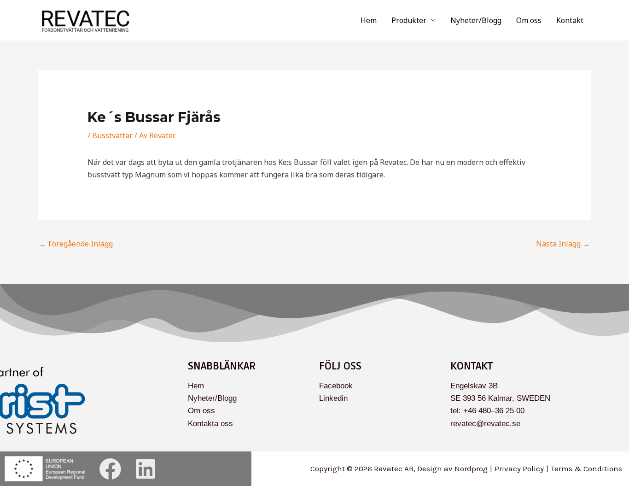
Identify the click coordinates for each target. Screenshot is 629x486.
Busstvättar (112, 135)
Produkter (408, 20)
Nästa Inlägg (563, 244)
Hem (369, 20)
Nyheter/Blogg (475, 20)
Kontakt (569, 20)
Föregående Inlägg (76, 244)
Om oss (529, 20)
